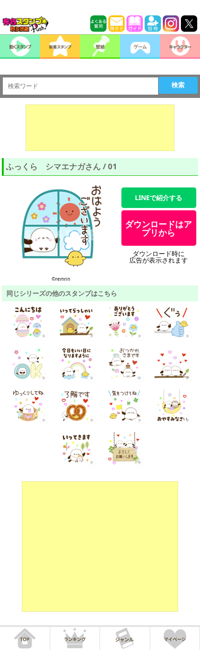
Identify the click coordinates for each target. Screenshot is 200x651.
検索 (178, 85)
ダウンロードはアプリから (158, 228)
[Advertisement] (100, 127)
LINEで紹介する (158, 197)
